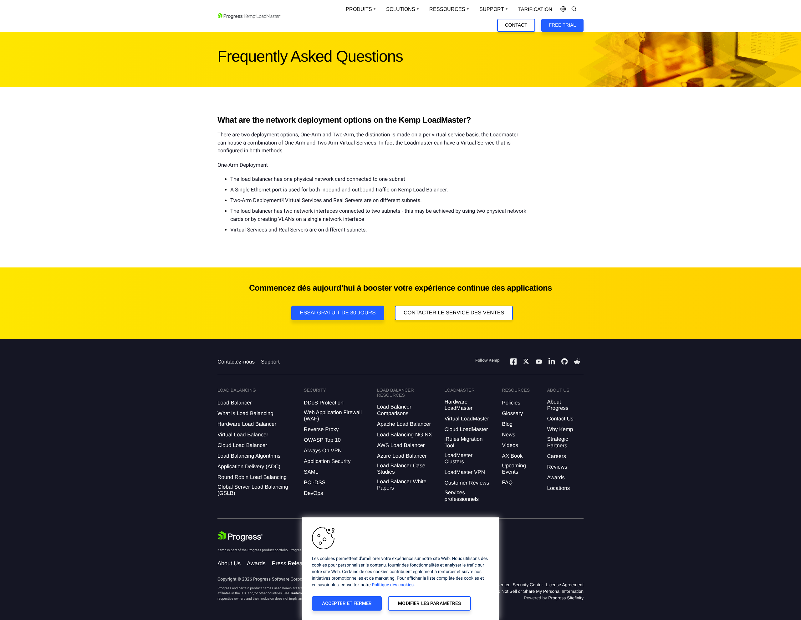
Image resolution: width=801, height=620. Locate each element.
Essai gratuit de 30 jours (338, 313)
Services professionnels (461, 496)
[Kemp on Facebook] (513, 362)
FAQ (507, 482)
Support (491, 9)
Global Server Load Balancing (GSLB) (252, 490)
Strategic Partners (557, 442)
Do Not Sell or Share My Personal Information (539, 591)
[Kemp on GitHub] (564, 362)
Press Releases (291, 563)
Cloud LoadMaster (466, 429)
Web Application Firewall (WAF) (333, 415)
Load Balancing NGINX (404, 435)
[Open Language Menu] (563, 9)
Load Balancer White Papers (401, 485)
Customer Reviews (466, 483)
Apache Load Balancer (404, 424)
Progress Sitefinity (566, 597)
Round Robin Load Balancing (252, 477)
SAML (311, 472)
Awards (555, 477)
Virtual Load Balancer (242, 435)
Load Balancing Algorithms (248, 456)
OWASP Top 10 (322, 440)
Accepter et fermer (347, 603)
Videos (510, 445)
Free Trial (562, 25)
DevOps (313, 493)
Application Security (327, 461)
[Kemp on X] (526, 362)
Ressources (447, 9)
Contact (516, 25)
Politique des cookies (393, 584)
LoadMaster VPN (464, 472)
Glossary (512, 413)
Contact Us (560, 419)
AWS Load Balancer (401, 445)
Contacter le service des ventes (454, 313)
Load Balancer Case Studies (401, 469)
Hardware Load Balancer (246, 424)
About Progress (557, 405)
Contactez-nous (236, 362)
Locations (558, 488)
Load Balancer (234, 403)
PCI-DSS (314, 482)
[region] (400, 568)
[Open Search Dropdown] (574, 9)
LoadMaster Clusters (458, 458)
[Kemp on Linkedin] (551, 362)
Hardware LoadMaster (458, 405)
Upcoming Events (514, 469)
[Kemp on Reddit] (577, 362)
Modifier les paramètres (429, 603)
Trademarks (299, 593)
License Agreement (565, 584)
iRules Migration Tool (463, 442)
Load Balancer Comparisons (394, 410)
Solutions (400, 9)
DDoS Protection (324, 403)
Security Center (528, 584)
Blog (507, 424)
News (508, 435)
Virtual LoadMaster (466, 419)
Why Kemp (560, 429)
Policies (511, 403)
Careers (556, 456)
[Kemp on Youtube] (539, 362)
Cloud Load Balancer (242, 445)
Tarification (535, 9)
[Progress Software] (240, 536)
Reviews (557, 467)
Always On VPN (323, 451)
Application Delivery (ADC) (248, 467)
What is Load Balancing (245, 413)
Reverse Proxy (321, 429)
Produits (359, 9)
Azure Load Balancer (402, 456)
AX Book (512, 456)
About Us (229, 563)
